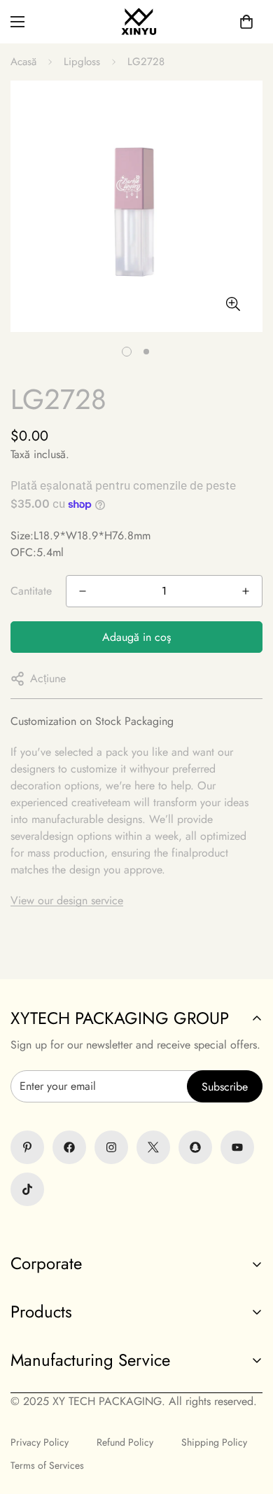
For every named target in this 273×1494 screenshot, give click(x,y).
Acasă (23, 61)
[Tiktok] (27, 1189)
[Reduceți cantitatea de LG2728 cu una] (82, 591)
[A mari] (232, 303)
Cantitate (31, 591)
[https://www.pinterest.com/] (27, 1147)
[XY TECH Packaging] (136, 21)
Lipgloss (82, 61)
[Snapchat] (195, 1147)
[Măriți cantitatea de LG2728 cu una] (246, 591)
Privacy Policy (39, 1442)
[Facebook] (69, 1147)
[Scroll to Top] (136, 1420)
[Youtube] (237, 1147)
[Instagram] (111, 1147)
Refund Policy (125, 1442)
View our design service (66, 900)
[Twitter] (153, 1147)
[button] (246, 22)
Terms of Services (47, 1465)
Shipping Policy (214, 1442)
